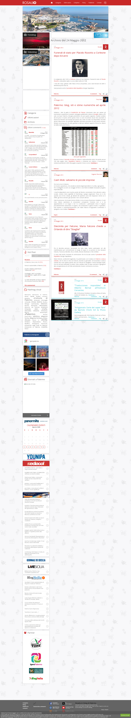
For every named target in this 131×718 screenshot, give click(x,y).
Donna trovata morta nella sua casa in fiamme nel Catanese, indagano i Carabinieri (34, 519)
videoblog (90, 707)
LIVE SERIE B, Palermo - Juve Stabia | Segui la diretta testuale (34, 468)
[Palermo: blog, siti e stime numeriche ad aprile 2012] (80, 155)
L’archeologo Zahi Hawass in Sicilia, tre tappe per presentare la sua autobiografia (34, 553)
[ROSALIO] (29, 2)
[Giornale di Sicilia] (36, 398)
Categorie (58, 2)
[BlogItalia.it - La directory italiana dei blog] (36, 678)
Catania (45, 296)
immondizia (43, 305)
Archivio (31, 122)
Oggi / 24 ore (45, 255)
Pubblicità (91, 2)
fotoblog (80, 707)
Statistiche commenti (39, 706)
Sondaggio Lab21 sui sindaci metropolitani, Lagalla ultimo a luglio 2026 (35, 275)
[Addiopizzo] (36, 670)
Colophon (76, 2)
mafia (45, 309)
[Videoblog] (36, 58)
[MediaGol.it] (36, 463)
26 (36, 447)
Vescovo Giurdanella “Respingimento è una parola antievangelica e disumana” (34, 537)
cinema (27, 298)
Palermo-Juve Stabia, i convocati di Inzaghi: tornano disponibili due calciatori (33, 479)
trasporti (36, 323)
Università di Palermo (32, 327)
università (44, 323)
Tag (100, 94)
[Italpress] (36, 495)
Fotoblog (32, 34)
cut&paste (106, 709)
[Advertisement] (65, 18)
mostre (36, 311)
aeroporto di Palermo (40, 294)
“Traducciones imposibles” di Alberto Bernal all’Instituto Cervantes (90, 288)
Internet (27, 307)
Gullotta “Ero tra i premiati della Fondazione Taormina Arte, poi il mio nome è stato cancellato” (34, 525)
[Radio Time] (36, 644)
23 (24, 447)
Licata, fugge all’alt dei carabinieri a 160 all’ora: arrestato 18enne (34, 598)
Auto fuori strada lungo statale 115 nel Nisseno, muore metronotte (34, 541)
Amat (26, 296)
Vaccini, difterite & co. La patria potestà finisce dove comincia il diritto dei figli (35, 616)
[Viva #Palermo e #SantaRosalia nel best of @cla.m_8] (43, 365)
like (106, 93)
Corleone (72, 79)
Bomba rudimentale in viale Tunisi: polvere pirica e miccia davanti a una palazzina (34, 588)
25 (32, 447)
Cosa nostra (37, 302)
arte (32, 296)
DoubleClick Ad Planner (78, 112)
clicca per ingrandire (79, 157)
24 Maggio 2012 (58, 47)
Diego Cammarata (32, 304)
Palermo (56, 94)
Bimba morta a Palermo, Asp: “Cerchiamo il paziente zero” (32, 571)
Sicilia (44, 319)
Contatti (99, 2)
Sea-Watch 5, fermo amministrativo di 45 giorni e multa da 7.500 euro (34, 582)
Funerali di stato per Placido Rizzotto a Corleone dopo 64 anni (80, 54)
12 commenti (93, 274)
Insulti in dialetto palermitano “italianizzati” (33, 269)
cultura (45, 302)
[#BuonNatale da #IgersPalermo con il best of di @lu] (43, 352)
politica (36, 316)
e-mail (97, 706)
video (26, 328)
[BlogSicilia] (36, 578)
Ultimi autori (67, 2)
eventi (27, 305)
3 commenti (93, 94)
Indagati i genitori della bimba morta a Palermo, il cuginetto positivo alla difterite (34, 531)
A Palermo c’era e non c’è (34, 262)
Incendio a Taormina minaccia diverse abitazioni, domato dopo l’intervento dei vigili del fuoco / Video (34, 507)
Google (96, 114)
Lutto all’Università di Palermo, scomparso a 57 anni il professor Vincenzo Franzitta (33, 501)
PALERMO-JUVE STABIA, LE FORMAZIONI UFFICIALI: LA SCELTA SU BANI (34, 473)
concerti (37, 300)
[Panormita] (36, 421)
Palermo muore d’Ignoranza (32, 609)
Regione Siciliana (36, 318)
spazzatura (37, 322)
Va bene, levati (125, 715)
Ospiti (55, 215)
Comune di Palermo (36, 299)
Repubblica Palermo (75, 161)
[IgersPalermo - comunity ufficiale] (36, 659)
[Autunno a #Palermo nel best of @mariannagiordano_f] (30, 365)
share (103, 93)
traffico (27, 323)
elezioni (44, 304)
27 (40, 447)
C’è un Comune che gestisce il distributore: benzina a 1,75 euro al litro (34, 604)
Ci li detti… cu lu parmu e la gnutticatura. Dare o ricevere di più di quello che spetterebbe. (35, 137)
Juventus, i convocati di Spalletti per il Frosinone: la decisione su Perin (34, 484)
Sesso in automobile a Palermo (35, 265)
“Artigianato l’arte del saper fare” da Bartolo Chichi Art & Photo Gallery (90, 310)
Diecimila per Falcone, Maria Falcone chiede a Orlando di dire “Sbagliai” (80, 228)
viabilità (44, 327)
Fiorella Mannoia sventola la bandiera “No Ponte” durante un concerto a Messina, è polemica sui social (34, 513)
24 (28, 447)
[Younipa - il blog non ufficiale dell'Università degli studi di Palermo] (36, 457)
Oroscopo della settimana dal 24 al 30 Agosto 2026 (34, 620)
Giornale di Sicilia (69, 159)
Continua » (94, 163)
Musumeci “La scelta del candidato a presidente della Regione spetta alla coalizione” (34, 547)
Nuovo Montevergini (36, 312)
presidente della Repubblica (75, 88)
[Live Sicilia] (36, 566)
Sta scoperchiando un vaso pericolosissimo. (36, 197)
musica (44, 311)
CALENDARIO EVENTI (36, 425)
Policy (84, 2)
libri (36, 309)
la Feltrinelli (35, 307)
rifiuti (45, 318)
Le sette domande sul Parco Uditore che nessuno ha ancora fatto (35, 280)
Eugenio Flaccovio (97, 174)
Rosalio (100, 47)
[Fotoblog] (36, 41)
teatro (45, 322)
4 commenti (93, 215)
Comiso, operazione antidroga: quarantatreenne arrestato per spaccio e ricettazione (33, 626)
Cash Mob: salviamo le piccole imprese (74, 180)
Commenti (94, 168)
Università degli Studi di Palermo (36, 325)
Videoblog (32, 52)
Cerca (105, 2)
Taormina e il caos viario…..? (32, 612)
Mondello (28, 311)
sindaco (27, 322)
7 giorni (36, 255)
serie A (36, 320)
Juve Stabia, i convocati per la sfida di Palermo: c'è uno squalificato (34, 488)
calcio (38, 296)
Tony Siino (99, 99)
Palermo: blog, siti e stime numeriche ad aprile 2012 (80, 106)
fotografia (34, 305)
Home (51, 2)
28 (43, 447)
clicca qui (10, 717)
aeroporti (27, 294)
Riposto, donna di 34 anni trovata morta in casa (33, 593)
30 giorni (27, 255)
